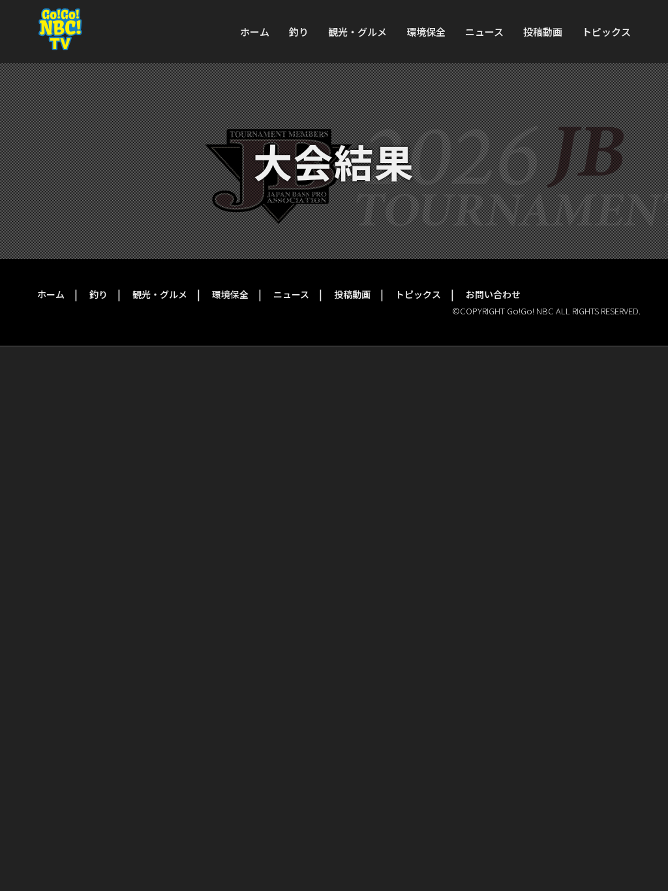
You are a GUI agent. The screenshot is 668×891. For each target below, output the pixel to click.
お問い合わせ (493, 294)
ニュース (484, 31)
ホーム (254, 31)
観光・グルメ (357, 31)
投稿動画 (542, 31)
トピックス (606, 31)
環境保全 (426, 31)
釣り (299, 31)
